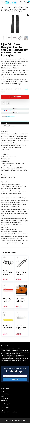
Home (3, 7)
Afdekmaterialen (18, 7)
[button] (28, 15)
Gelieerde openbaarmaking (8, 412)
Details (26, 89)
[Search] (21, 2)
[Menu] (2, 2)
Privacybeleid (5, 407)
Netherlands (11, 111)
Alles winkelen (5, 394)
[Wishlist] (24, 2)
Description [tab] (6, 123)
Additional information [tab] (8, 126)
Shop (9, 7)
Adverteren (4, 401)
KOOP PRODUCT (15, 97)
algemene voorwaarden (8, 410)
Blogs (2, 396)
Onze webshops (5, 398)
